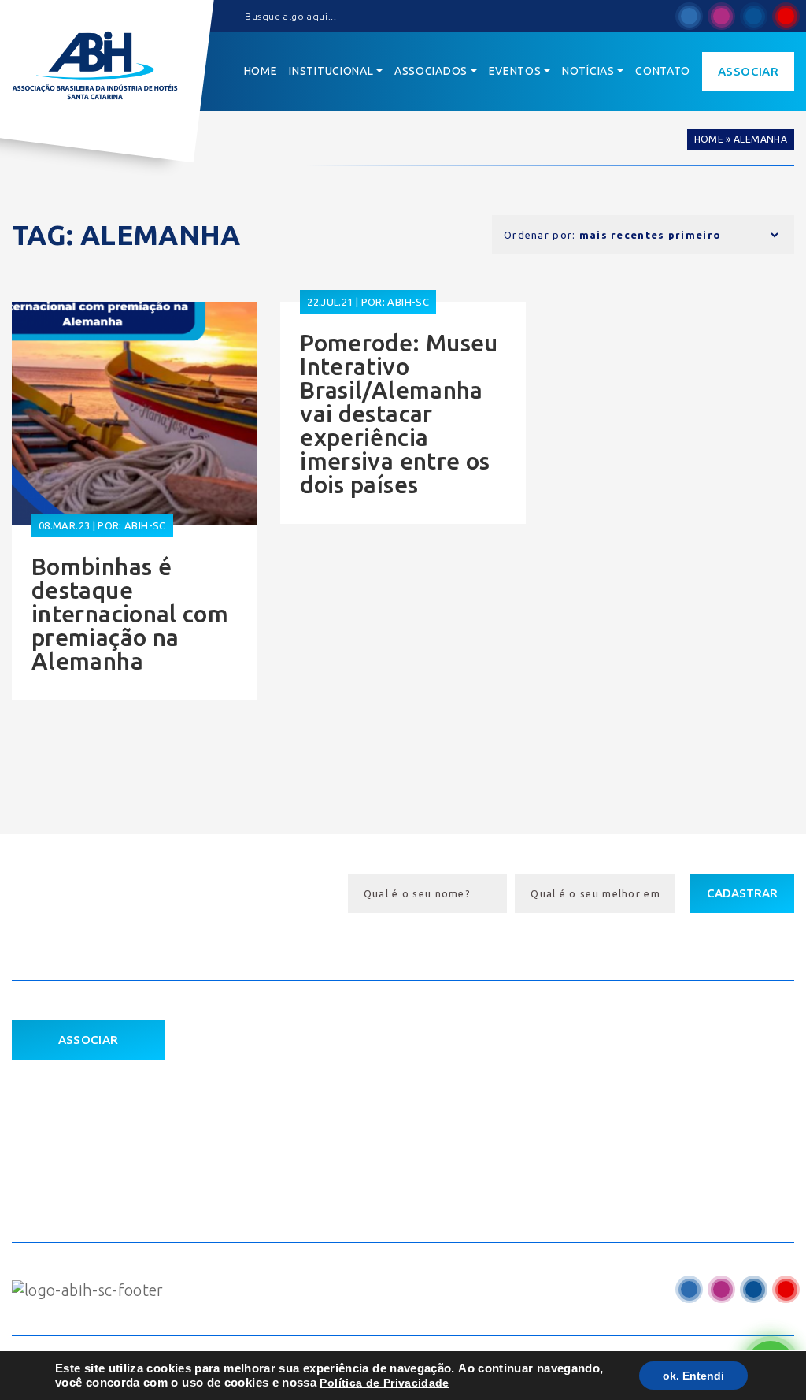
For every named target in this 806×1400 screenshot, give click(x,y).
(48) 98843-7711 (631, 1150)
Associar (748, 71)
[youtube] (786, 16)
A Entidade (260, 1093)
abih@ (595, 1120)
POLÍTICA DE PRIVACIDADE (86, 1115)
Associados (260, 1123)
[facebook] (689, 16)
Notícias (250, 1153)
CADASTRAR (742, 893)
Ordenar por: (540, 234)
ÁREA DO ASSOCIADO (75, 1083)
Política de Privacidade (384, 1382)
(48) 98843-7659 (631, 1179)
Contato (250, 1182)
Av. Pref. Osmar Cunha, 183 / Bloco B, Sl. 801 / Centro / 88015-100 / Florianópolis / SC (677, 1077)
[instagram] (721, 16)
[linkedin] (753, 16)
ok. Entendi (693, 1375)
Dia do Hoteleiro (439, 1064)
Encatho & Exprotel (449, 1093)
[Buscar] (232, 16)
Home (708, 139)
